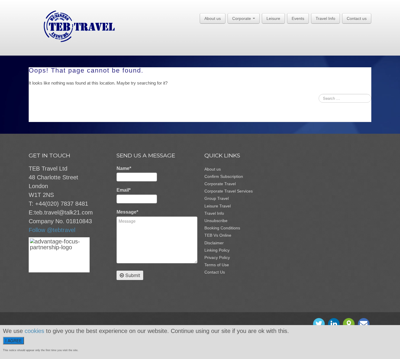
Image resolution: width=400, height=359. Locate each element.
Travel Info (325, 18)
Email (124, 190)
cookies (34, 331)
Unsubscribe (216, 220)
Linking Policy (217, 250)
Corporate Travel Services (228, 191)
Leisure (273, 18)
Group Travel (216, 198)
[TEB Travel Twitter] (319, 324)
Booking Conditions (222, 228)
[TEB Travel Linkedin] (334, 324)
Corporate (242, 18)
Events (298, 18)
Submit (132, 275)
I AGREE (13, 340)
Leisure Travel (217, 206)
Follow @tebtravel (52, 230)
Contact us (357, 18)
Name (124, 168)
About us (212, 18)
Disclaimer (214, 243)
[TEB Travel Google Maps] (349, 324)
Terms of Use (216, 264)
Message (127, 211)
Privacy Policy (217, 257)
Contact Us (214, 272)
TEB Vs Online (217, 235)
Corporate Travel (220, 183)
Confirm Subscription (223, 176)
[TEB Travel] (72, 26)
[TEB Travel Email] (364, 324)
